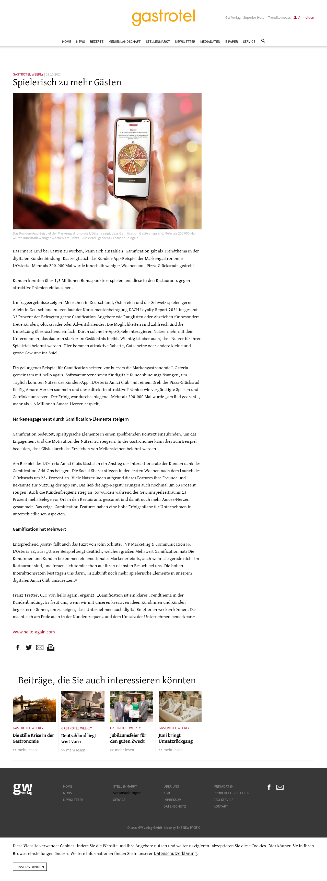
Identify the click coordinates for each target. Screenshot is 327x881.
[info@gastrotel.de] (40, 647)
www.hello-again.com (34, 632)
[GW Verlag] (23, 794)
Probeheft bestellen (232, 793)
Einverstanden (30, 866)
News (80, 41)
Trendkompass (279, 17)
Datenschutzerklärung (175, 853)
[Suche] (263, 41)
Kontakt (221, 806)
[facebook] (18, 647)
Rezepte (96, 41)
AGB (167, 793)
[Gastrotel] (163, 18)
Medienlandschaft (125, 41)
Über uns (171, 786)
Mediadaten (210, 41)
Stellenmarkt (158, 41)
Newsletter (185, 41)
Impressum (172, 799)
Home (66, 41)
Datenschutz (175, 806)
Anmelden (306, 17)
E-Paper (231, 41)
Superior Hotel (254, 17)
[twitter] (29, 647)
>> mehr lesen (25, 749)
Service (249, 41)
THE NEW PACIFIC (188, 827)
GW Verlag (233, 17)
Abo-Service (223, 799)
